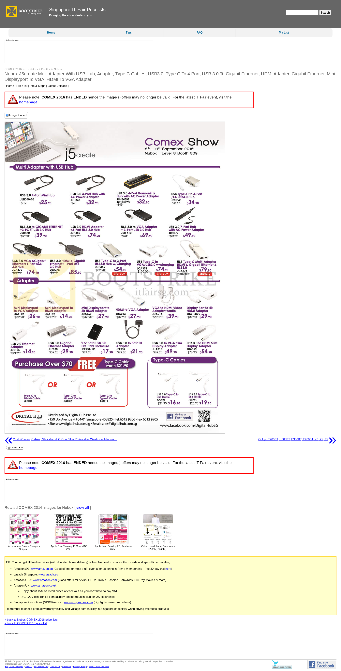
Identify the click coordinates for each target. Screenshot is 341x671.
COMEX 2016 (13, 69)
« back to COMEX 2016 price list (26, 623)
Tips (129, 32)
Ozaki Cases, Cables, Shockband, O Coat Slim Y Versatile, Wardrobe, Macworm (61, 439)
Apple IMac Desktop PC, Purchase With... (113, 548)
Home (51, 32)
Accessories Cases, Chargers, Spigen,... (24, 548)
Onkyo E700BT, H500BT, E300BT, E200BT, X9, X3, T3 (297, 439)
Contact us (55, 666)
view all (82, 507)
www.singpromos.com (78, 602)
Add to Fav (17, 447)
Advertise (66, 666)
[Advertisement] (77, 52)
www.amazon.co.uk (43, 585)
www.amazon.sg (42, 568)
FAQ (200, 32)
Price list (21, 85)
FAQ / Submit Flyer (14, 666)
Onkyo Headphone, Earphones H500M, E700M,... (158, 548)
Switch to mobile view (99, 666)
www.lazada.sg (48, 574)
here (168, 568)
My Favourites (41, 666)
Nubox (58, 69)
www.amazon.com (45, 580)
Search (28, 666)
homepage (28, 102)
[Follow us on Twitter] (282, 668)
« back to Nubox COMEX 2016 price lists (31, 619)
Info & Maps (37, 85)
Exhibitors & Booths (38, 69)
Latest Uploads (57, 85)
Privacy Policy (80, 666)
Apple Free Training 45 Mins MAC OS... (69, 548)
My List (284, 32)
